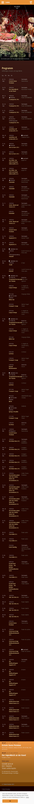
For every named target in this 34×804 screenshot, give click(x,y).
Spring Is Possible (13, 412)
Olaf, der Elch (12, 597)
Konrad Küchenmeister (13, 367)
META (10, 401)
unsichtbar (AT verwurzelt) (13, 130)
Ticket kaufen (24, 79)
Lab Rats (11, 354)
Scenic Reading (13, 547)
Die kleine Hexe (13, 441)
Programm (17, 6)
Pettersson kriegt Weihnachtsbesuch (14, 632)
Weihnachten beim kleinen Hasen (14, 702)
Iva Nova (11, 424)
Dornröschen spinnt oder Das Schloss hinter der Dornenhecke (14, 477)
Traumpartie (12, 99)
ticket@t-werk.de (7, 763)
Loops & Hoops (13, 287)
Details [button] (27, 797)
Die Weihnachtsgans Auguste (13, 663)
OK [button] (10, 801)
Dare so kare (12, 147)
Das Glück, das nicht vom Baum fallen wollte (13, 162)
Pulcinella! (12, 182)
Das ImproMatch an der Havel (13, 90)
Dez (11, 75)
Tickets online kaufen (9, 768)
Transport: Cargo (13, 306)
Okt (5, 75)
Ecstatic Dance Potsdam (13, 82)
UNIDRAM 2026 (14, 249)
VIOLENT (11, 256)
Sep (2, 75)
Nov (9, 75)
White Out (11, 299)
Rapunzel (11, 238)
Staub (10, 265)
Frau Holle (12, 534)
